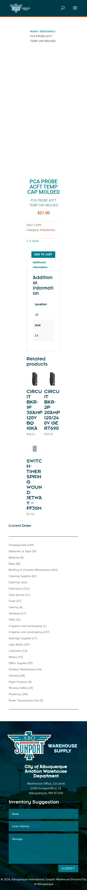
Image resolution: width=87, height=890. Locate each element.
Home (34, 31)
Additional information (40, 264)
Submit (68, 868)
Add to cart (43, 254)
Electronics (47, 31)
